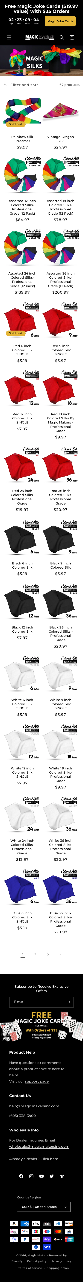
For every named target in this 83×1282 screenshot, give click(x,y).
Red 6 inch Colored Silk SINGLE (22, 350)
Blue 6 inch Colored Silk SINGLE (22, 917)
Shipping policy (58, 1268)
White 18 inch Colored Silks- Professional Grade (60, 774)
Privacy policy (61, 1261)
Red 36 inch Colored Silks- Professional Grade (60, 497)
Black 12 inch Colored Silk (22, 629)
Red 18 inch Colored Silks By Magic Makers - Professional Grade (60, 422)
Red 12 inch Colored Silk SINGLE (22, 418)
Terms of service (30, 1268)
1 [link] (23, 954)
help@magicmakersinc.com (34, 1106)
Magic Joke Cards (60, 21)
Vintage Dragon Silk (60, 139)
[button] (9, 37)
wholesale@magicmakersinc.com (39, 1146)
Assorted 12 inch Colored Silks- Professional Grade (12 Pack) (22, 207)
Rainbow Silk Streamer (22, 139)
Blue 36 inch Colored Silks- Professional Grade (60, 919)
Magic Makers (38, 1255)
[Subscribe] (68, 1002)
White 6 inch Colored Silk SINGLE (22, 704)
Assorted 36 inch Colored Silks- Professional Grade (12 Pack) (61, 279)
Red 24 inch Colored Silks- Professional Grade (22, 497)
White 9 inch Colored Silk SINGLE (60, 704)
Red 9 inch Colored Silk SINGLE (60, 350)
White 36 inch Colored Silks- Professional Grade (60, 847)
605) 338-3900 (23, 1116)
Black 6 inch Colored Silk (22, 565)
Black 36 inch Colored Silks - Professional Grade (61, 633)
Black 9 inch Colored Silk (60, 565)
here (54, 1159)
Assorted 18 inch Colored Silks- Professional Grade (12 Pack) (60, 207)
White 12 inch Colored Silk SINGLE (22, 772)
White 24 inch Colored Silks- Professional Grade (22, 847)
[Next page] (60, 954)
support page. (37, 1081)
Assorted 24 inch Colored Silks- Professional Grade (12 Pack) (22, 279)
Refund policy (37, 1261)
